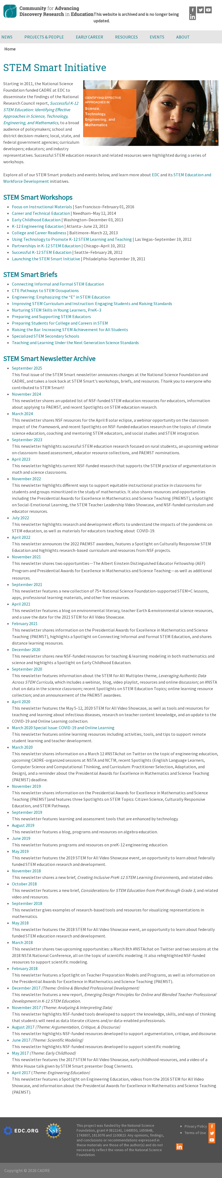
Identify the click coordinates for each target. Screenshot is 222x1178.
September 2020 (27, 669)
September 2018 (27, 903)
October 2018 (24, 883)
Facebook (192, 10)
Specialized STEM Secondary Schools (45, 336)
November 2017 (26, 1007)
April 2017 (21, 1072)
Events (157, 37)
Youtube (208, 10)
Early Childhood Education (36, 219)
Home (10, 49)
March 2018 (22, 942)
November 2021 (26, 556)
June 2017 (21, 1040)
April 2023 (21, 459)
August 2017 (23, 1027)
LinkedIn (192, 16)
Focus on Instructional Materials (42, 206)
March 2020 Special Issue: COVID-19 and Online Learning (63, 727)
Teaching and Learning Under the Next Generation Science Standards (75, 342)
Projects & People (44, 37)
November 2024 (26, 394)
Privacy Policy (196, 1126)
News (6, 37)
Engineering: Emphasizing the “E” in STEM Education (61, 297)
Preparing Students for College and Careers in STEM (60, 323)
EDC (155, 174)
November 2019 (26, 786)
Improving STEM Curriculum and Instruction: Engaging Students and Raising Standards (92, 303)
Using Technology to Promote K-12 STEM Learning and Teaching (72, 239)
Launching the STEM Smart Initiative (46, 258)
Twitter (200, 10)
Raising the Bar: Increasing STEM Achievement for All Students (70, 329)
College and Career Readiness (39, 232)
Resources (126, 37)
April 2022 (21, 537)
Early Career (89, 37)
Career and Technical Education (41, 213)
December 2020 (26, 649)
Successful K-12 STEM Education (41, 252)
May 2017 (20, 1053)
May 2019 (20, 851)
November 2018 (26, 870)
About (183, 37)
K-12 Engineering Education (38, 226)
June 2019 (21, 838)
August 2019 (23, 825)
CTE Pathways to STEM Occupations (45, 290)
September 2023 (27, 439)
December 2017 (26, 988)
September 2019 (27, 812)
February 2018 (25, 968)
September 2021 (27, 584)
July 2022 (20, 517)
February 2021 (25, 623)
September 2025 (27, 368)
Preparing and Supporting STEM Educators (51, 316)
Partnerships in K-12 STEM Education (46, 245)
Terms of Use (195, 1132)
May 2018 (20, 923)
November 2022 (26, 478)
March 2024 (22, 413)
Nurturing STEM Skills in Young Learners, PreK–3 (56, 310)
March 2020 (22, 747)
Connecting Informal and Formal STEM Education (58, 284)
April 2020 (21, 701)
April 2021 (21, 604)
